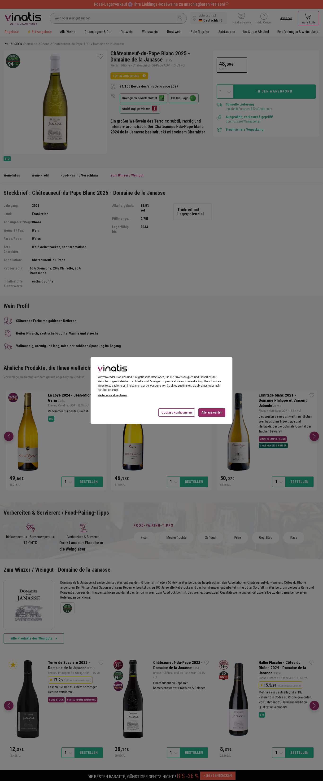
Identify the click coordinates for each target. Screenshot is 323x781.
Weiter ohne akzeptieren (112, 395)
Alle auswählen (211, 412)
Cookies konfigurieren (177, 412)
